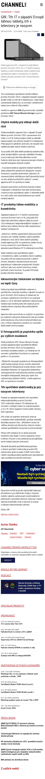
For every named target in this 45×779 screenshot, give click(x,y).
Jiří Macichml (6, 31)
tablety (28, 537)
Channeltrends (6, 11)
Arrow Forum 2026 (8, 708)
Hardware (30, 533)
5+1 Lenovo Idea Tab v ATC (11, 624)
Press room (8, 718)
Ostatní (17, 11)
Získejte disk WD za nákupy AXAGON (15, 655)
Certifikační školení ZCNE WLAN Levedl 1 (17, 692)
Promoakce (8, 615)
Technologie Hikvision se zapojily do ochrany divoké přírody (20, 735)
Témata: (4, 533)
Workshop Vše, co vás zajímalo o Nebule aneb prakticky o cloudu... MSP (19, 675)
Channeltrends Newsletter (18, 547)
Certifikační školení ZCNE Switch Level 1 (17, 684)
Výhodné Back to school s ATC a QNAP (16, 632)
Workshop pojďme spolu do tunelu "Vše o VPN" (19, 700)
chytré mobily (16, 537)
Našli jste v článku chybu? (9, 514)
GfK (21, 533)
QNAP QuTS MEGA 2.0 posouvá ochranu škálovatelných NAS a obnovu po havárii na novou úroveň (22, 725)
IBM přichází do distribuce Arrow (14, 760)
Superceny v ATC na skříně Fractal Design (17, 639)
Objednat (8, 560)
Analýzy (13, 533)
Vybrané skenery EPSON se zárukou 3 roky (18, 647)
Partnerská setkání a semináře (20, 665)
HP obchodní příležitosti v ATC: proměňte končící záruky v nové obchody (22, 742)
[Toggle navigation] (41, 4)
